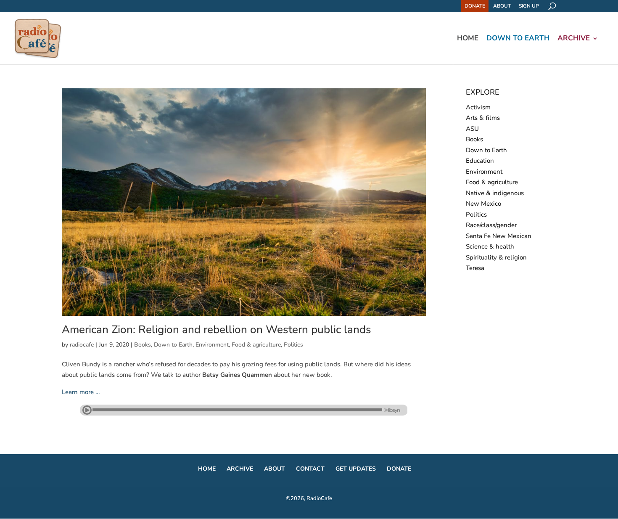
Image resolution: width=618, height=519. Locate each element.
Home (467, 39)
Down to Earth (517, 39)
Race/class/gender (491, 225)
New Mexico (483, 203)
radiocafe (82, 345)
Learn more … (81, 392)
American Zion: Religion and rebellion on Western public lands (216, 329)
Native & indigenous (495, 193)
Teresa (475, 268)
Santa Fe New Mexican (498, 236)
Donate (475, 6)
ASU (472, 128)
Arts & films (483, 118)
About (502, 6)
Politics (293, 345)
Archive (573, 39)
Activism (478, 107)
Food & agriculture (256, 345)
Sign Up (529, 6)
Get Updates (355, 469)
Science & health (490, 246)
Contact (310, 469)
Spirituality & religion (496, 257)
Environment (212, 345)
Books (142, 345)
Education (480, 160)
